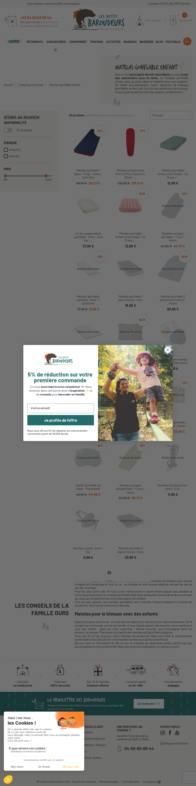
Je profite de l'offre (60, 420)
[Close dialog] (167, 350)
